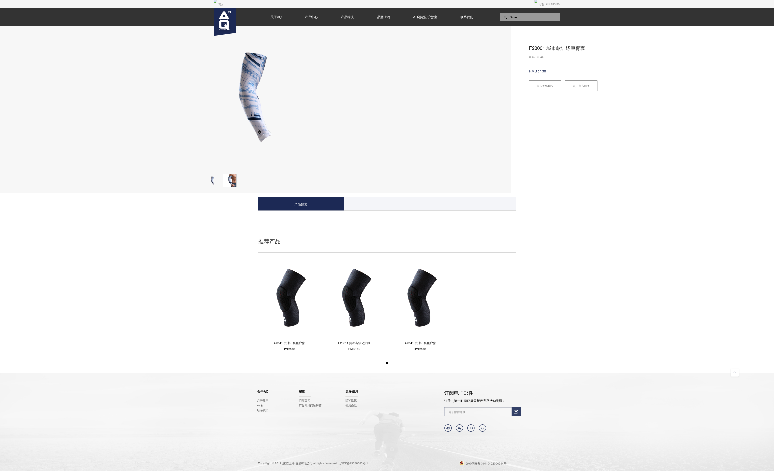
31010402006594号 (494, 463)
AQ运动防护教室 (425, 17)
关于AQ (276, 17)
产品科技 (347, 17)
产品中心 (311, 17)
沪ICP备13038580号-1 (353, 463)
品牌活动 (383, 17)
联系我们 (466, 17)
